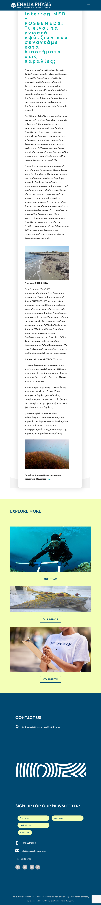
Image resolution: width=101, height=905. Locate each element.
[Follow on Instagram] (37, 867)
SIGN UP (25, 832)
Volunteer (50, 679)
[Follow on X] (24, 867)
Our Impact (50, 619)
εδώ (48, 479)
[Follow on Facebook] (17, 867)
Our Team (50, 579)
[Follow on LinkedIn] (32, 867)
